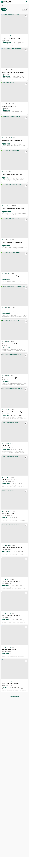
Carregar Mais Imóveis (14, 696)
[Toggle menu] (26, 2)
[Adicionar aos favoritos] (26, 16)
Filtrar (4, 9)
